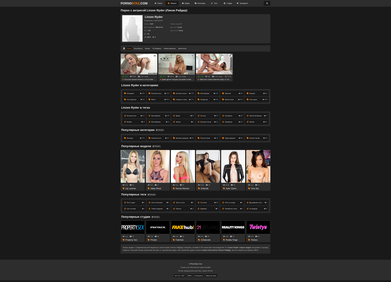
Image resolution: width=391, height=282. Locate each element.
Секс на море (136, 208)
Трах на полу (185, 202)
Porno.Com (134, 3)
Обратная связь (211, 275)
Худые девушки (234, 138)
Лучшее (147, 48)
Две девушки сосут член (258, 202)
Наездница (234, 122)
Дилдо (185, 116)
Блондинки (136, 93)
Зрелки (185, 122)
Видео (187, 3)
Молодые (136, 138)
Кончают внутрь (258, 138)
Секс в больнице (160, 202)
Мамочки (234, 93)
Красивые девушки (185, 138)
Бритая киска (234, 99)
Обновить (161, 130)
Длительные (182, 48)
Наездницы (209, 99)
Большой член (136, 116)
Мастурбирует (160, 122)
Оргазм (258, 122)
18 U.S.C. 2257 (180, 275)
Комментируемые (170, 48)
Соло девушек (136, 99)
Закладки (243, 3)
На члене (209, 202)
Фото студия (136, 202)
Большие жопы (160, 93)
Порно (159, 3)
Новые (129, 48)
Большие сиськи (185, 93)
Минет (160, 99)
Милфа (136, 122)
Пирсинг (185, 208)
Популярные (138, 48)
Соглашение (198, 275)
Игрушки (258, 93)
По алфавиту (157, 48)
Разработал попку (234, 208)
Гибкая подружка (160, 208)
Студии (229, 3)
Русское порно (209, 138)
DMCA (189, 275)
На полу (209, 116)
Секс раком (258, 99)
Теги (215, 3)
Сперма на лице (185, 99)
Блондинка (234, 116)
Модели (173, 3)
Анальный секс (160, 138)
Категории (201, 3)
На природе (258, 208)
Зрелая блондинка (258, 116)
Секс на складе (234, 202)
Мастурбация (209, 93)
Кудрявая (209, 208)
